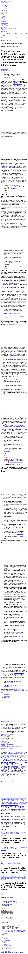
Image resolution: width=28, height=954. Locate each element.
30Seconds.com (23, 279)
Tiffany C (6, 762)
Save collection (4, 913)
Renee (22, 43)
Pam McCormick (19, 756)
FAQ (5, 941)
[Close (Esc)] (1, 783)
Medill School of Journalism (20, 164)
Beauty (14, 430)
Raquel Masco (6, 763)
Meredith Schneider (5, 735)
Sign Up (6, 10)
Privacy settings (19, 952)
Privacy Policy (7, 945)
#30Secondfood (19, 462)
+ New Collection (5, 911)
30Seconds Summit (16, 359)
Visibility (3, 908)
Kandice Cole (12, 773)
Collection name (5, 905)
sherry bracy (14, 766)
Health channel (6, 426)
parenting (6, 8)
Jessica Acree (22, 424)
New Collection (8, 904)
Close (11, 911)
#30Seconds (13, 188)
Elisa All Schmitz (17, 84)
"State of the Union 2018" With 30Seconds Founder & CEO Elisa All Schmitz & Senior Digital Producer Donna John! (13, 932)
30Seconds (17, 82)
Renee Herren (6, 363)
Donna (4, 365)
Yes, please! (3, 40)
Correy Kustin (4, 769)
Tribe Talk (5, 69)
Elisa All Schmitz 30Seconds (14, 746)
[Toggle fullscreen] (2, 783)
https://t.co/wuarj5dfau (9, 313)
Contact (6, 938)
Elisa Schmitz (4, 749)
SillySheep (3, 770)
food (5, 5)
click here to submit (19, 673)
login (6, 2)
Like (2, 734)
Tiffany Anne (12, 762)
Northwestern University (8, 166)
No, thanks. (9, 40)
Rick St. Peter (23, 759)
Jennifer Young (10, 770)
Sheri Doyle (16, 426)
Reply (4, 734)
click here (6, 816)
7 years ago (10, 734)
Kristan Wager (9, 760)
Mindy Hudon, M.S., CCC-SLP (8, 721)
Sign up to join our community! (8, 28)
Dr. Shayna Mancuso (17, 425)
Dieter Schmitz (4, 745)
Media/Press (7, 940)
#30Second (8, 460)
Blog (2, 69)
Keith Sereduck (16, 759)
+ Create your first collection (8, 901)
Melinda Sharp (23, 770)
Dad (4, 430)
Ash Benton (7, 767)
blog (2, 43)
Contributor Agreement (9, 947)
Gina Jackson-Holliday (6, 759)
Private (9, 910)
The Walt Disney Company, (14, 89)
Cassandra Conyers (15, 767)
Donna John (6, 85)
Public (4, 910)
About (5, 937)
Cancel (11, 913)
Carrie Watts (23, 767)
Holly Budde (14, 757)
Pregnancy (7, 350)
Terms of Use (7, 944)
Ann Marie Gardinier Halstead (18, 363)
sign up (2, 2)
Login (2, 10)
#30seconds (6, 441)
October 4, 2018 (8, 387)
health (5, 6)
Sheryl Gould (20, 766)
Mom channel (6, 425)
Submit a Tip (4, 12)
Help (5, 943)
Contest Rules (7, 948)
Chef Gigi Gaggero (14, 428)
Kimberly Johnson (18, 760)
